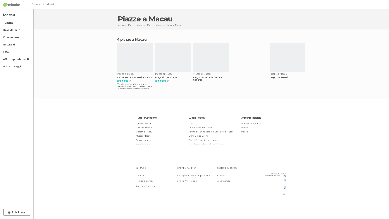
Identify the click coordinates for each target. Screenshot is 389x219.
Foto (6, 51)
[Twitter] (274, 169)
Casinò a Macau (143, 123)
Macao (244, 127)
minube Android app (187, 181)
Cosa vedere (11, 37)
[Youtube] (284, 169)
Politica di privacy (144, 181)
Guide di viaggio (12, 66)
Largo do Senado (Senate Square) (207, 78)
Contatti (221, 175)
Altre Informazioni (251, 117)
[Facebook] (269, 169)
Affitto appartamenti (16, 59)
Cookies (140, 175)
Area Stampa (223, 181)
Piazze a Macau (143, 140)
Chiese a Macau (144, 127)
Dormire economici (251, 123)
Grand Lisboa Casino (198, 136)
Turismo (8, 22)
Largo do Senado (279, 77)
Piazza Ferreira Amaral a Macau (134, 77)
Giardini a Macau (144, 131)
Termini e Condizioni (146, 186)
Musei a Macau (143, 136)
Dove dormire (11, 30)
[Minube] (11, 5)
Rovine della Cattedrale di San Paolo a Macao (211, 131)
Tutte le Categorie (146, 117)
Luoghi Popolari (197, 117)
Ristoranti (9, 44)
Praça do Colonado (166, 77)
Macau (192, 123)
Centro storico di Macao (200, 127)
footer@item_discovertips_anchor (194, 175)
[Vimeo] (279, 169)
